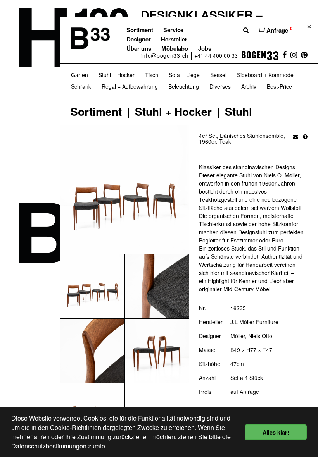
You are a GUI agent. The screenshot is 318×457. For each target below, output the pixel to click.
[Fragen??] (305, 136)
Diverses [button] (220, 86)
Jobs (204, 48)
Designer (138, 39)
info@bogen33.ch (165, 55)
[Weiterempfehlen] (295, 136)
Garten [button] (79, 75)
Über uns (138, 48)
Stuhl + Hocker (173, 112)
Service (173, 30)
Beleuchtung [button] (183, 86)
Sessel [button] (218, 75)
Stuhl (238, 112)
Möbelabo (174, 48)
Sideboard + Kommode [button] (265, 75)
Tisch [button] (151, 75)
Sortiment (139, 30)
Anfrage (278, 29)
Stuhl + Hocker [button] (117, 75)
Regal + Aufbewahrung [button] (130, 86)
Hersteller (174, 39)
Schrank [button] (81, 86)
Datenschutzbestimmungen (48, 446)
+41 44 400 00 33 (216, 55)
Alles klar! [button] (276, 432)
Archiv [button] (248, 86)
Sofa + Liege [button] (184, 75)
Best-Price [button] (279, 86)
